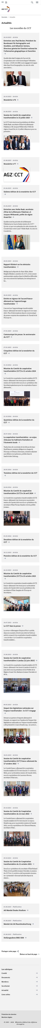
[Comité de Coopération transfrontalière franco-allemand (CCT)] (21, 8)
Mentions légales (7, 1017)
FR (6, 2)
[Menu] (37, 2)
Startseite (4, 17)
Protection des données (9, 1014)
